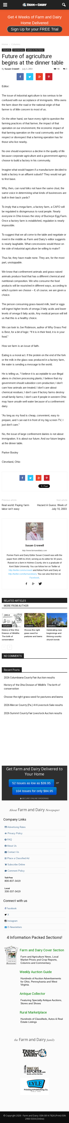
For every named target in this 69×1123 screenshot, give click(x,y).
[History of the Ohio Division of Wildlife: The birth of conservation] (12, 620)
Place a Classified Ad (18, 858)
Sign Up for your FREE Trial (34, 29)
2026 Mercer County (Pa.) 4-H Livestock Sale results (33, 705)
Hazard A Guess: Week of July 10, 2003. (52, 507)
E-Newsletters (14, 927)
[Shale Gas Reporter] (34, 1074)
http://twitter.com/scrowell (20, 570)
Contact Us (13, 852)
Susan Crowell (12, 68)
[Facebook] (28, 584)
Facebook (34, 577)
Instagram (12, 921)
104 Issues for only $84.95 (34, 791)
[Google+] (35, 584)
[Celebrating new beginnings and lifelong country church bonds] (57, 620)
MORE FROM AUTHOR (16, 605)
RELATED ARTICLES (15, 600)
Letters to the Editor (35, 50)
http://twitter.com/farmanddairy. (22, 574)
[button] (64, 5)
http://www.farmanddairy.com (34, 550)
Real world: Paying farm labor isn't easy (15, 507)
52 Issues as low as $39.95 (31, 783)
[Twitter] (41, 584)
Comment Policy (16, 871)
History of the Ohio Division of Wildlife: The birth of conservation (32, 686)
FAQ (9, 839)
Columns (6, 50)
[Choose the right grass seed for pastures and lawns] (34, 620)
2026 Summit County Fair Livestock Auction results (33, 713)
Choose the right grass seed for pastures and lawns (33, 633)
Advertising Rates (16, 827)
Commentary (18, 50)
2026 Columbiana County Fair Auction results (29, 677)
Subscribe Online (16, 864)
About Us (12, 846)
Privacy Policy (14, 833)
